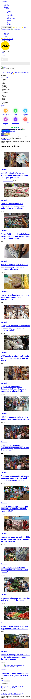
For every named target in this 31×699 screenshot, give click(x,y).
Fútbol (3, 83)
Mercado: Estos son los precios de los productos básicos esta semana (14, 627)
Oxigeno (7, 686)
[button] (5, 10)
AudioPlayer (9, 687)
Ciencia (4, 96)
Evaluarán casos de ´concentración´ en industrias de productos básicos (15, 674)
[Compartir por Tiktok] (1, 70)
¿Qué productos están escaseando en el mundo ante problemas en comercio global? (15, 328)
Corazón (16, 686)
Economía (6, 8)
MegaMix (3, 687)
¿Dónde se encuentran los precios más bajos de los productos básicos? (15, 418)
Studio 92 (3, 686)
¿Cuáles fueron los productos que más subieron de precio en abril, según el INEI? (14, 508)
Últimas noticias (5, 78)
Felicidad (20, 686)
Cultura (4, 91)
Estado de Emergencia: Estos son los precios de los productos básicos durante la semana (15, 657)
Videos (8, 24)
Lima (3, 80)
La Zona (12, 686)
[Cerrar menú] (1, 67)
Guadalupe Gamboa (8, 181)
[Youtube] (8, 70)
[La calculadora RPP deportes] (6, 129)
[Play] (4, 59)
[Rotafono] (7, 134)
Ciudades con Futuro (8, 132)
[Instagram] (3, 70)
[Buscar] (6, 67)
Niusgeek (12, 131)
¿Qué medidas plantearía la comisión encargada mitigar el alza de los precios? (15, 447)
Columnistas (5, 102)
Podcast (3, 135)
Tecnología (10, 15)
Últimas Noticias (5, 1)
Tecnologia (5, 92)
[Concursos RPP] (5, 131)
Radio (8, 23)
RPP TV (3, 52)
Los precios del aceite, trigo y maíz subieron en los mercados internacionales (15, 297)
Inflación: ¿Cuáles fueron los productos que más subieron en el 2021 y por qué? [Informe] (14, 175)
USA (3, 98)
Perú (8, 17)
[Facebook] (4, 70)
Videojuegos (5, 93)
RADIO (3, 55)
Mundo (9, 20)
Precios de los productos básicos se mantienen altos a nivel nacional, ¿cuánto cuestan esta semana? (15, 478)
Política (6, 4)
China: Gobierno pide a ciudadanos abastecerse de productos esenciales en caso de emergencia (15, 236)
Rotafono (4, 104)
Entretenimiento (11, 18)
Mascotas (3, 105)
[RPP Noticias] (5, 49)
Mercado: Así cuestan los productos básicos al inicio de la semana (15, 599)
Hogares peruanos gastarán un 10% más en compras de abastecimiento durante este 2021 (15, 539)
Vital (8, 21)
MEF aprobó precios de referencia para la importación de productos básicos (15, 358)
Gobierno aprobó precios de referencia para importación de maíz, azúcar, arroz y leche (13, 206)
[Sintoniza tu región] (2, 57)
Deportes (6, 7)
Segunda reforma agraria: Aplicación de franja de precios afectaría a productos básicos (13, 389)
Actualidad (6, 5)
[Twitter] (6, 70)
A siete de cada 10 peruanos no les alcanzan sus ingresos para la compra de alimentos (14, 267)
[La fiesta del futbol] (18, 129)
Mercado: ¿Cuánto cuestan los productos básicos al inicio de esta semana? (14, 569)
